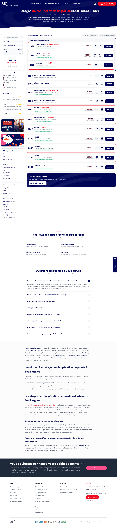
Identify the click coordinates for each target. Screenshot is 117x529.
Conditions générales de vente (69, 489)
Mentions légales (65, 486)
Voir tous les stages (36, 183)
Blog (36, 507)
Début (5, 45)
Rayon (5, 49)
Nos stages (13, 492)
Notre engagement (15, 498)
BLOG (66, 3)
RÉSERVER (108, 46)
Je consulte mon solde (95, 467)
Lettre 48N (38, 498)
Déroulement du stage (16, 501)
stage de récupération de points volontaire (41, 405)
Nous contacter (39, 512)
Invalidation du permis (41, 489)
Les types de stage (15, 489)
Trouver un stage (15, 486)
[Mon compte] (95, 4)
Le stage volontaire (40, 492)
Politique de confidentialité (67, 492)
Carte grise (38, 504)
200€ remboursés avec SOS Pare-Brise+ (46, 48)
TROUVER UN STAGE (35, 3)
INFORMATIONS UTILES (52, 3)
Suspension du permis (41, 486)
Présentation (13, 495)
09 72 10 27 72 (12, 63)
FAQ (36, 509)
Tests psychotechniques (42, 501)
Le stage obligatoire (40, 495)
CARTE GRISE (77, 3)
